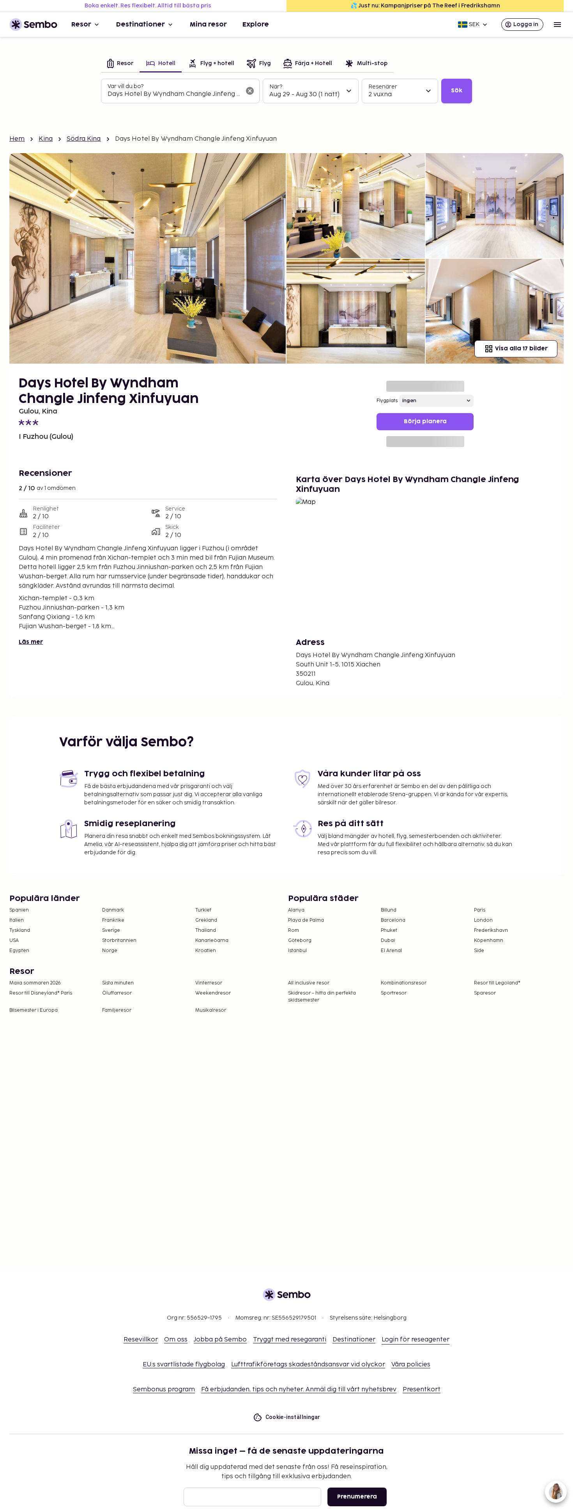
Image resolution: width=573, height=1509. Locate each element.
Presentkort (421, 1389)
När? (275, 86)
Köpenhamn (488, 941)
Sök (456, 90)
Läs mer (31, 642)
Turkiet (203, 910)
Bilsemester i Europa (33, 1010)
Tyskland (19, 930)
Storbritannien (119, 941)
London (483, 920)
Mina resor (208, 24)
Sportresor (394, 993)
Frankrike (113, 920)
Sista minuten (118, 983)
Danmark (113, 910)
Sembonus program (164, 1389)
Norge (109, 951)
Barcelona (393, 920)
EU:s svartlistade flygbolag (184, 1364)
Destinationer (140, 24)
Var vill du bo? (125, 86)
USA (14, 941)
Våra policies (410, 1364)
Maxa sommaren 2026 (35, 983)
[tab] (120, 64)
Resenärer (382, 86)
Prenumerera (357, 1496)
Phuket (389, 930)
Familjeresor (116, 1010)
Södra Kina (84, 139)
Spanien (19, 910)
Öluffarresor (117, 993)
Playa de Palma (306, 920)
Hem (17, 139)
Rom (293, 930)
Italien (16, 920)
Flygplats (387, 401)
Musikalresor (210, 1010)
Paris (479, 910)
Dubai (388, 941)
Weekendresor (213, 993)
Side (479, 951)
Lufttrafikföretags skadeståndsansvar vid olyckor (308, 1364)
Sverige (111, 930)
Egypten (19, 951)
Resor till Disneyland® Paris (40, 993)
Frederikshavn (491, 930)
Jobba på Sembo (220, 1339)
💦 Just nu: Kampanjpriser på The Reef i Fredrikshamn (425, 5)
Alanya (296, 910)
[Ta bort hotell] (250, 90)
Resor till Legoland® (497, 983)
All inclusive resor (308, 983)
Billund (388, 910)
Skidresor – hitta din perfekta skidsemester (322, 996)
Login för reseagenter (415, 1339)
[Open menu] (557, 24)
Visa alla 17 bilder (521, 348)
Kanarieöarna (211, 941)
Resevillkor (141, 1339)
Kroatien (205, 951)
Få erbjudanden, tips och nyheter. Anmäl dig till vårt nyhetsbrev (298, 1389)
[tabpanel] (286, 91)
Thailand (205, 930)
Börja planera (425, 421)
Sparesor (485, 993)
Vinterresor (208, 983)
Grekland (206, 920)
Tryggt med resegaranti (289, 1339)
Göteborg (299, 941)
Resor (81, 24)
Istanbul (297, 951)
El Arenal (391, 951)
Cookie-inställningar (292, 1417)
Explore (255, 24)
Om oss (175, 1339)
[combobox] (174, 94)
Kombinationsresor (403, 983)
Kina (46, 139)
